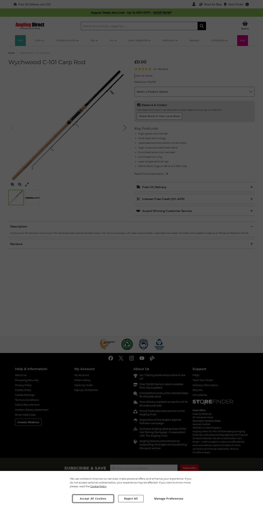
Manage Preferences (168, 498)
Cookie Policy (98, 486)
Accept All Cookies (93, 498)
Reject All (131, 498)
